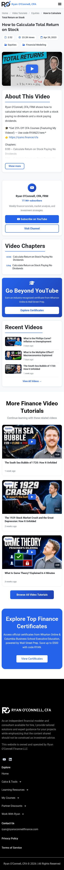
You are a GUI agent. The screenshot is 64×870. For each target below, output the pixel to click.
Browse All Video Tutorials (32, 594)
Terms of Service (12, 847)
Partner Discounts (12, 805)
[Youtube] (4, 759)
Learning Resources (13, 789)
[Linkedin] (10, 759)
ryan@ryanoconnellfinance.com (20, 829)
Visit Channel (32, 228)
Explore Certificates (32, 310)
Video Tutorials (19, 13)
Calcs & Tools (9, 781)
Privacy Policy (10, 838)
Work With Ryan (11, 814)
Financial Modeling (36, 44)
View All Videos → (32, 381)
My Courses (8, 797)
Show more (15, 166)
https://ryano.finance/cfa (23, 137)
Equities (35, 13)
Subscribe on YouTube (33, 219)
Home (5, 13)
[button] (59, 4)
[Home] (27, 710)
